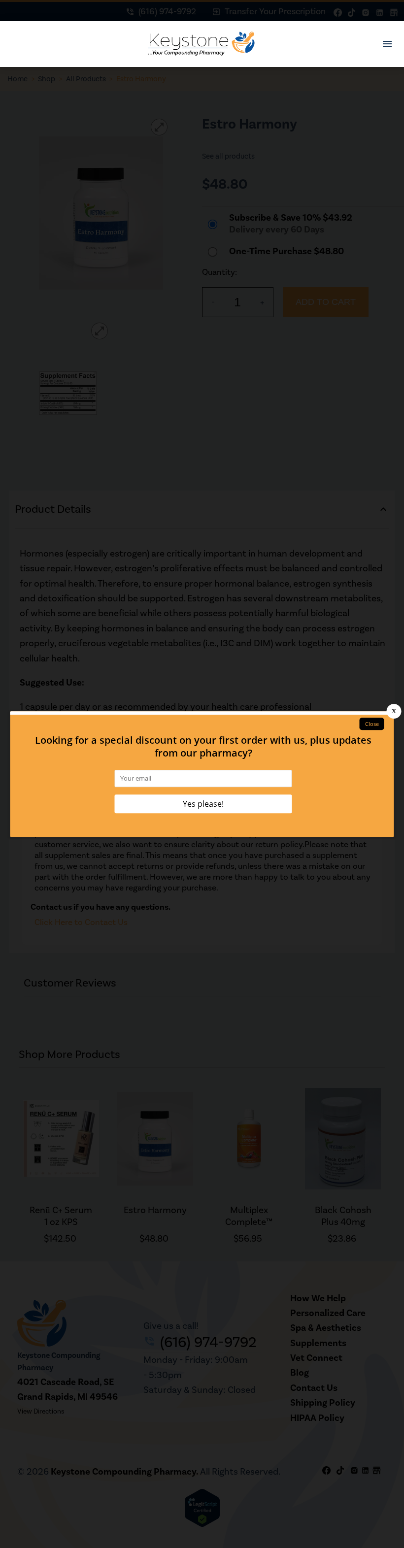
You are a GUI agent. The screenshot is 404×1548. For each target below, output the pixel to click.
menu (387, 44)
